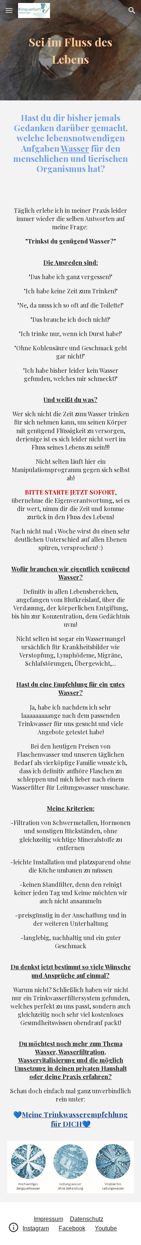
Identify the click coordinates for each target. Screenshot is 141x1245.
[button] (9, 10)
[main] (70, 50)
